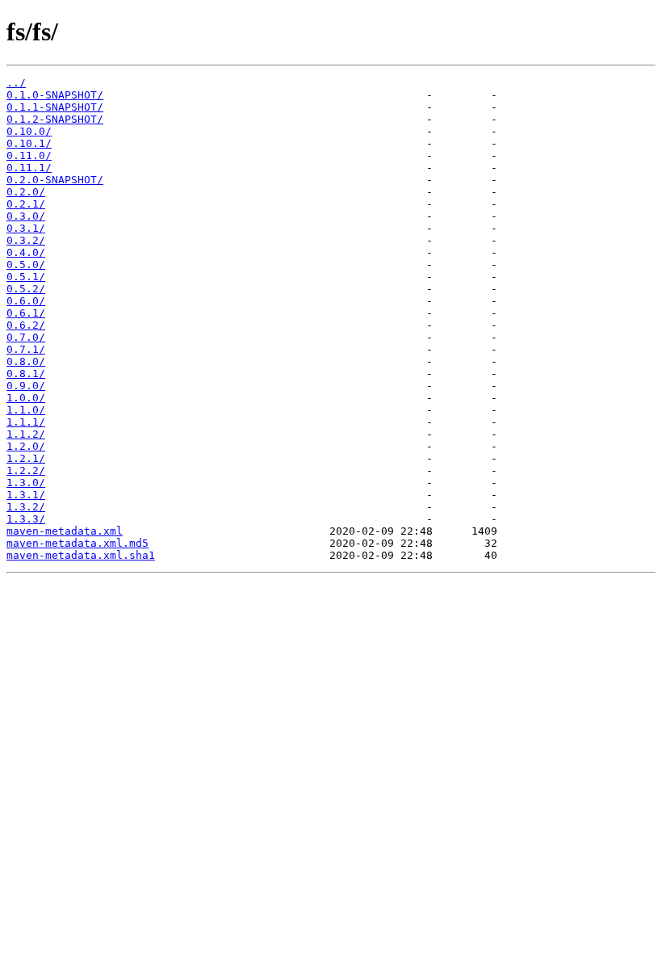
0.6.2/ (25, 325)
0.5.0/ (25, 264)
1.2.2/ (25, 470)
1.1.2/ (25, 434)
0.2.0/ (25, 192)
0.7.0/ (25, 337)
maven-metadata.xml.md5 (77, 543)
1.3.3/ (25, 519)
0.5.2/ (25, 289)
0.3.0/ (25, 216)
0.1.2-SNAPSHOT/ (54, 119)
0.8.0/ (25, 361)
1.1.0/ (25, 410)
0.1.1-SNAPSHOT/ (54, 107)
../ (16, 83)
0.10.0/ (29, 131)
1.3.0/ (25, 482)
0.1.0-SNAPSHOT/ (54, 95)
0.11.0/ (29, 155)
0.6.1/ (25, 313)
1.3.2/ (25, 507)
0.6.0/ (25, 301)
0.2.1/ (25, 204)
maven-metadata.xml (64, 531)
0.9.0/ (25, 386)
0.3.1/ (25, 228)
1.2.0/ (25, 446)
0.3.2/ (25, 240)
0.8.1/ (25, 373)
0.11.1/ (29, 168)
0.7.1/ (25, 349)
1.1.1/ (25, 422)
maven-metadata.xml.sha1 (80, 555)
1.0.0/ (25, 398)
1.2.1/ (25, 458)
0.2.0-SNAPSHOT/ (54, 180)
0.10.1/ (29, 143)
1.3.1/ (25, 495)
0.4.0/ (25, 252)
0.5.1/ (25, 277)
